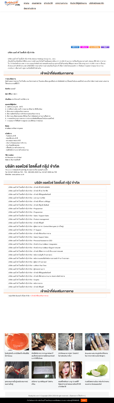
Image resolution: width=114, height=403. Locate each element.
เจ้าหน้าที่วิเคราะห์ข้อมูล (42, 201)
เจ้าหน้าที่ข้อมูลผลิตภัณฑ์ (42, 194)
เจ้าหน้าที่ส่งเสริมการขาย (42, 233)
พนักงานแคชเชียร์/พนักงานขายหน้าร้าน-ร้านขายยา (51, 258)
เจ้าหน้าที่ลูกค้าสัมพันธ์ (41, 205)
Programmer (38, 208)
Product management (41, 219)
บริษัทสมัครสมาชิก (96, 3)
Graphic (36, 280)
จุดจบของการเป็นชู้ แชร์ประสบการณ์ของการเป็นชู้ (16, 382)
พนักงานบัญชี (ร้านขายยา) (43, 255)
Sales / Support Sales (41, 216)
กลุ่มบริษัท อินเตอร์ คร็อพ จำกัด (18, 296)
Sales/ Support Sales (41, 237)
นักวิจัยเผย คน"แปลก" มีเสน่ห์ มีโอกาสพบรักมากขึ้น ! (68, 354)
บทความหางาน (61, 3)
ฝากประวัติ (48, 3)
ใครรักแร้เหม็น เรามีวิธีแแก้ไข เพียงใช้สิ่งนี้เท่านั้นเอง (17, 354)
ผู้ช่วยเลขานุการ (39, 269)
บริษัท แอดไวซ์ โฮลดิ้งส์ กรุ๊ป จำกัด (57, 182)
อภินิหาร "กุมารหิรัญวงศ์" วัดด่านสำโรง (42, 382)
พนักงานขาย (38, 283)
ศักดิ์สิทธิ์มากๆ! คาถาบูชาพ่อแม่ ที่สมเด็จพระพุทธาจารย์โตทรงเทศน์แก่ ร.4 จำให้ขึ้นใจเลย (43, 356)
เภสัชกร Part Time (40, 265)
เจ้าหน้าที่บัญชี (39, 223)
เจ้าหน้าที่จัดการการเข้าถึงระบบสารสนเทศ (48, 251)
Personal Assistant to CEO (43, 240)
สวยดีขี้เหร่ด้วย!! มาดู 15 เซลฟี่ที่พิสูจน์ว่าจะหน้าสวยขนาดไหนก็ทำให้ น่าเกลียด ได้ (69, 384)
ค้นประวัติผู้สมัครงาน (78, 3)
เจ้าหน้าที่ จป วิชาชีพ (41, 191)
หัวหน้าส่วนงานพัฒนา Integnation (45, 244)
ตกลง (84, 400)
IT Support (37, 230)
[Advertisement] (57, 29)
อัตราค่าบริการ (30, 8)
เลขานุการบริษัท (39, 198)
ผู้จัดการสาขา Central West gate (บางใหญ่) (49, 226)
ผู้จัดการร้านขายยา (40, 262)
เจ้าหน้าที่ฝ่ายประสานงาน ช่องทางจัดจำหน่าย (49, 276)
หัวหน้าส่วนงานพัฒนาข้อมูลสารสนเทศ (47, 248)
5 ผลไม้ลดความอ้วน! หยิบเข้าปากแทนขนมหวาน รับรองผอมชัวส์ (97, 382)
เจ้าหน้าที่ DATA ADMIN (42, 187)
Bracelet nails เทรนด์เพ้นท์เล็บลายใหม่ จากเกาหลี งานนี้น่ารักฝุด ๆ (96, 354)
